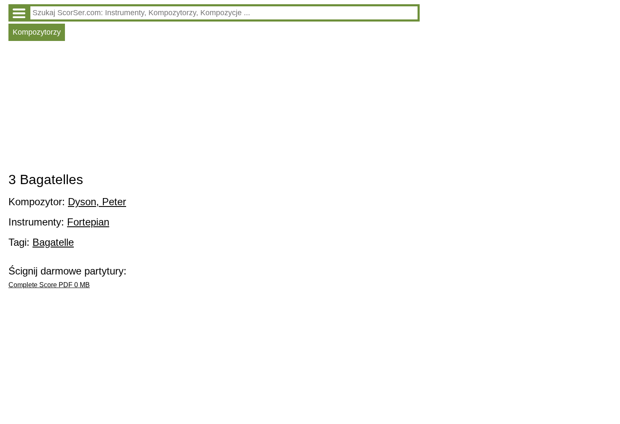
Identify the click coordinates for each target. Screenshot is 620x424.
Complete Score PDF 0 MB (49, 284)
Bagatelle (53, 242)
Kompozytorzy (37, 32)
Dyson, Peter (97, 201)
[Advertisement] (214, 108)
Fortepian (88, 222)
